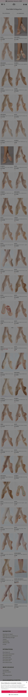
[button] (14, 694)
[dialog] (14, 689)
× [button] (26, 682)
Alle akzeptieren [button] (14, 691)
